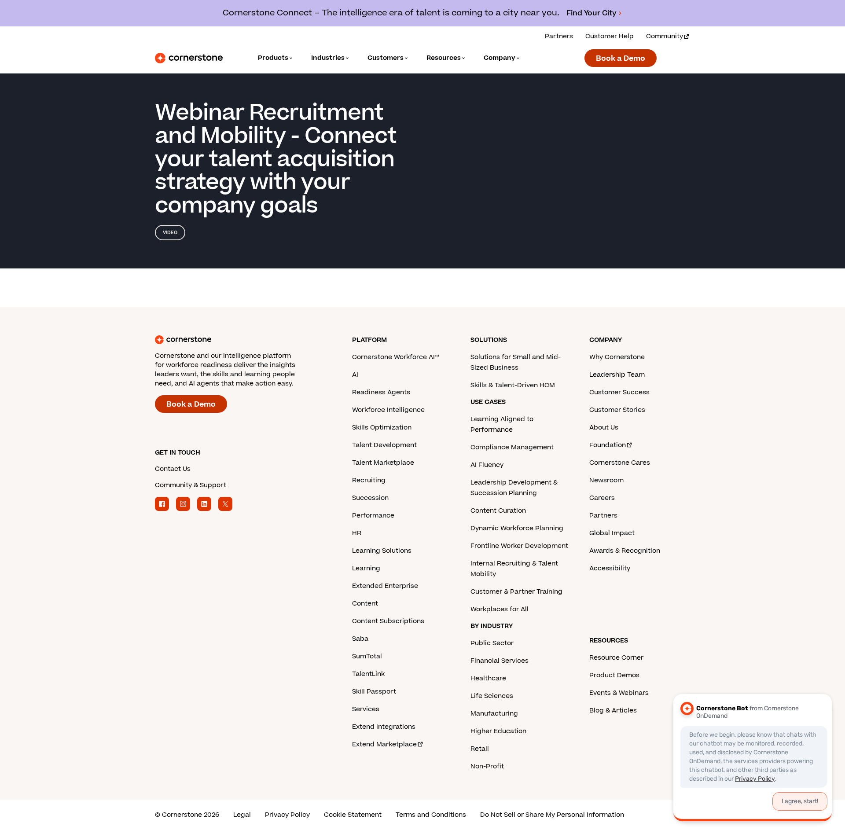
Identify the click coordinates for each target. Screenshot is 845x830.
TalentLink (368, 674)
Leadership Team (617, 374)
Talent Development (384, 445)
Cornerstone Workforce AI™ (395, 357)
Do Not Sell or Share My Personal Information (552, 814)
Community (664, 36)
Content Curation (498, 510)
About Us (603, 427)
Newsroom (606, 480)
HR (356, 533)
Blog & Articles (613, 710)
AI (355, 374)
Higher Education (498, 731)
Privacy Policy (287, 814)
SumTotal (367, 656)
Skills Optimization (381, 427)
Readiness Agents (381, 392)
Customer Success (619, 392)
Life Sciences (491, 696)
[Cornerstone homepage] (239, 339)
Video (170, 232)
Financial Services (499, 660)
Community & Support (190, 485)
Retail (479, 748)
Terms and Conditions (431, 814)
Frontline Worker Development (519, 546)
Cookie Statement (353, 814)
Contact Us (173, 469)
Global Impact (612, 533)
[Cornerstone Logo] (189, 58)
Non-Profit (487, 766)
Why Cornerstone (617, 357)
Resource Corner (616, 657)
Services (365, 709)
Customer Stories (617, 410)
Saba (360, 638)
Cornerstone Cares (619, 462)
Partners (559, 36)
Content (365, 603)
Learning (366, 568)
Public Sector (492, 643)
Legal (242, 814)
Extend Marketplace (384, 744)
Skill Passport (374, 691)
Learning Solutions (381, 550)
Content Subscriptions (388, 621)
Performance (373, 515)
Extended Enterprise (385, 586)
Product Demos (614, 675)
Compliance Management (512, 447)
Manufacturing (494, 713)
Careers (602, 498)
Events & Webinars (619, 693)
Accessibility (609, 568)
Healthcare (488, 678)
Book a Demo (620, 58)
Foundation (607, 445)
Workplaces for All (499, 609)
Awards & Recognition (624, 550)
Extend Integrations (383, 726)
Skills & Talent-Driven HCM (512, 385)
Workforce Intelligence (388, 410)
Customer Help (609, 36)
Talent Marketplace (383, 462)
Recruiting (369, 480)
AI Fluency (486, 465)
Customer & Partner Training (516, 591)
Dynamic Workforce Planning (516, 528)
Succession (370, 498)
